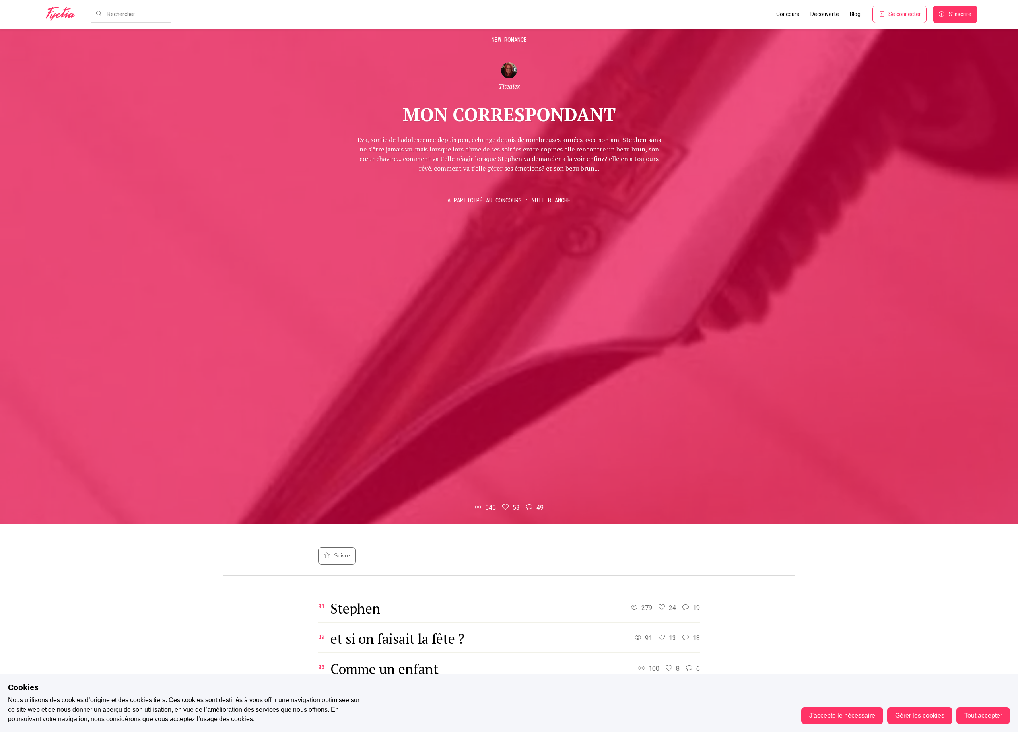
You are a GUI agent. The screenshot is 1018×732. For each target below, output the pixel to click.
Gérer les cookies (919, 715)
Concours (787, 14)
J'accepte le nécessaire (842, 715)
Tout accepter (983, 715)
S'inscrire (960, 14)
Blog (855, 14)
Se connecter (904, 14)
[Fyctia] (63, 14)
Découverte (824, 14)
